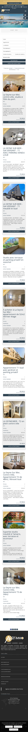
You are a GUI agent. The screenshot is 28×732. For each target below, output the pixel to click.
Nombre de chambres (20, 54)
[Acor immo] (5, 10)
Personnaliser (9, 726)
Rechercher (14, 60)
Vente (4, 39)
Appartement (6, 42)
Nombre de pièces (7, 54)
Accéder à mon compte (9, 5)
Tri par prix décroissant (19, 68)
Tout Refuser (18, 726)
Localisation (6, 45)
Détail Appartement (14, 122)
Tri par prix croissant (8, 68)
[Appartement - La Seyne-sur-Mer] (14, 82)
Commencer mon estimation (14, 3)
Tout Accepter (14, 729)
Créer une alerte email (14, 63)
